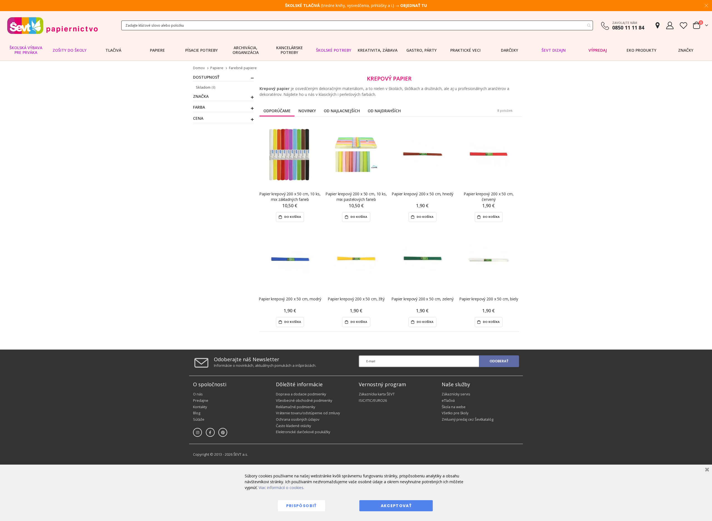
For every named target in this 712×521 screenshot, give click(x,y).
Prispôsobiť (301, 505)
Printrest (222, 432)
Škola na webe (454, 407)
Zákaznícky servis (456, 394)
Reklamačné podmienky (295, 407)
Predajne (200, 400)
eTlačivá (448, 400)
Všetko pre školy (455, 413)
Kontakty (200, 407)
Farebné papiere (243, 68)
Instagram (197, 432)
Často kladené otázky (293, 425)
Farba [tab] (199, 107)
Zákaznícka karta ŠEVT (377, 394)
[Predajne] (657, 25)
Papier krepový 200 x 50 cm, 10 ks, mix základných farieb (289, 196)
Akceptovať (396, 505)
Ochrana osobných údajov (297, 419)
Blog (196, 413)
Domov (199, 68)
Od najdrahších (384, 110)
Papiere (216, 68)
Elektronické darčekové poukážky (303, 432)
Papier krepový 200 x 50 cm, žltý (356, 298)
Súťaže (198, 419)
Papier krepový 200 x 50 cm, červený (488, 196)
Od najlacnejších (342, 110)
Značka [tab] (201, 96)
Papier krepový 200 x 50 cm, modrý (290, 298)
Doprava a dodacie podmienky (301, 394)
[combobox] (357, 25)
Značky (685, 50)
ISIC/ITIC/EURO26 (373, 400)
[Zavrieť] (706, 470)
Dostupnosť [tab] (206, 77)
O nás (198, 394)
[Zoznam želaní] (683, 25)
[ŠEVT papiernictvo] (52, 25)
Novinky (307, 110)
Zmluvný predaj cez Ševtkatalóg (467, 419)
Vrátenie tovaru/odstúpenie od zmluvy (308, 413)
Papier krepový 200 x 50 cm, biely (488, 298)
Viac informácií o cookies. (281, 487)
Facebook (210, 432)
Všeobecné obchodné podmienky (304, 400)
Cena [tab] (198, 118)
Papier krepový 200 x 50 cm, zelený (422, 298)
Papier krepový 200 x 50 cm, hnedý (422, 193)
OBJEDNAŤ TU (413, 5)
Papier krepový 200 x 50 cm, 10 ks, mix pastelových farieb (356, 196)
